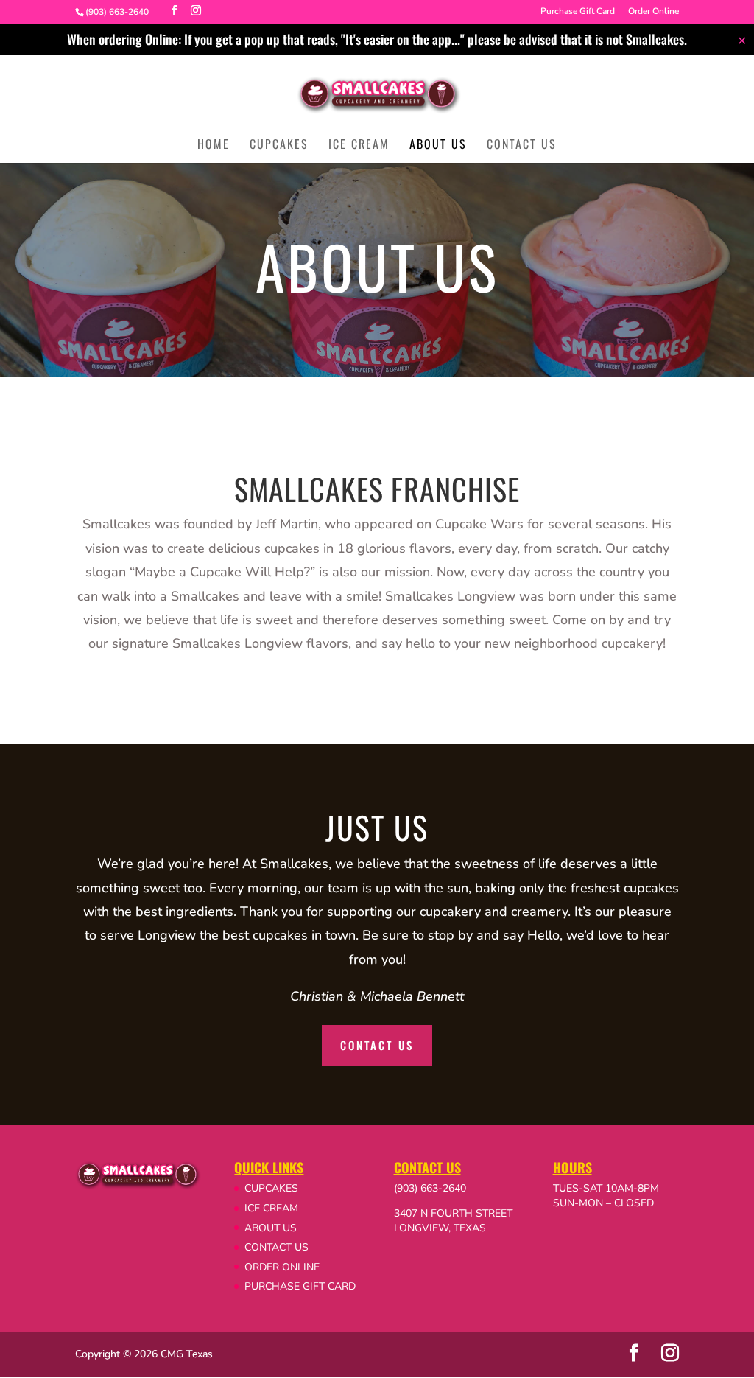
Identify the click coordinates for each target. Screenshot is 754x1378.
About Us (438, 146)
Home (213, 146)
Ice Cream (359, 146)
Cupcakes (279, 146)
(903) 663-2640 (430, 1188)
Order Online (653, 12)
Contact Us (522, 146)
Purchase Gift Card (577, 12)
